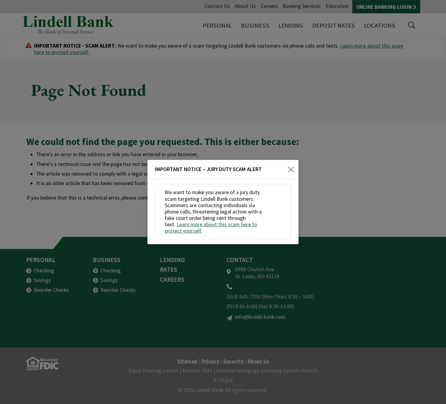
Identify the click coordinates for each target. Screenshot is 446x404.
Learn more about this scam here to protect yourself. (211, 227)
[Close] (291, 169)
